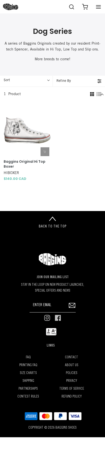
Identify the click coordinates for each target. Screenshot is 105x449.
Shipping (28, 381)
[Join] (72, 305)
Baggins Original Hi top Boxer (24, 164)
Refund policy (72, 397)
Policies (71, 373)
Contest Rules (28, 397)
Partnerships (28, 389)
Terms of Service (71, 389)
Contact (71, 357)
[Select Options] (45, 151)
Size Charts (28, 373)
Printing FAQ (28, 365)
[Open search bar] (71, 6)
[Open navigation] (98, 6)
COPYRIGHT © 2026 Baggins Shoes (52, 428)
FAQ (28, 357)
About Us (71, 365)
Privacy (71, 381)
